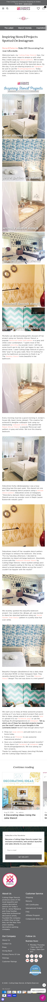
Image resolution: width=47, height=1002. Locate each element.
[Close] (45, 944)
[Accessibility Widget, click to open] (2, 999)
